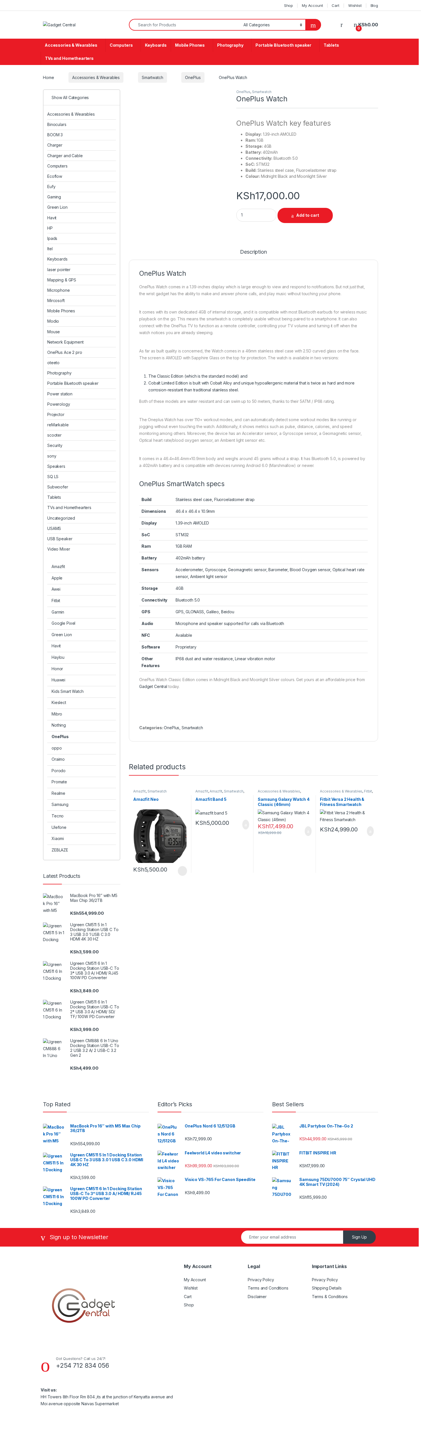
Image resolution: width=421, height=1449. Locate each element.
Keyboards (156, 45)
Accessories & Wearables (71, 45)
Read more (182, 871)
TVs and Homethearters (69, 58)
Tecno (58, 815)
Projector (55, 414)
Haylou (58, 657)
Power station (59, 393)
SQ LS (52, 476)
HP (50, 228)
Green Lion (57, 207)
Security (54, 445)
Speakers (56, 466)
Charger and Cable (65, 155)
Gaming (54, 196)
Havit (51, 217)
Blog (374, 5)
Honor (57, 668)
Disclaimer (257, 1296)
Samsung (60, 804)
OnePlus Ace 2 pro (64, 352)
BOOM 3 (55, 134)
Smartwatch (152, 77)
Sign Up (359, 1237)
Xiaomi (58, 838)
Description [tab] (253, 252)
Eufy (51, 186)
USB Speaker (59, 538)
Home (48, 77)
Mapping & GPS (61, 279)
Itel (49, 248)
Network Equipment (65, 342)
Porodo (59, 770)
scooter (54, 435)
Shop (288, 5)
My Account (312, 5)
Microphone (58, 290)
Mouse (53, 331)
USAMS (54, 528)
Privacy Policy (261, 1279)
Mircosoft (56, 300)
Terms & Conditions (330, 1296)
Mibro (57, 713)
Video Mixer (58, 549)
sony (51, 456)
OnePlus (192, 77)
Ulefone (59, 827)
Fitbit (368, 791)
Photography (230, 45)
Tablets (331, 45)
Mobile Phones (190, 45)
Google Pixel (63, 623)
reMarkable (58, 424)
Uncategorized (61, 518)
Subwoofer (57, 486)
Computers (121, 45)
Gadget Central (153, 686)
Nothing (59, 725)
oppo (57, 748)
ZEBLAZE (60, 849)
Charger (54, 145)
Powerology (58, 404)
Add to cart (307, 215)
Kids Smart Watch (68, 691)
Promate (59, 781)
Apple (57, 577)
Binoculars (56, 124)
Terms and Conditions (268, 1288)
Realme (58, 793)
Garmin (58, 612)
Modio (53, 321)
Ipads (52, 238)
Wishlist (355, 5)
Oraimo (58, 759)
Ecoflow (54, 176)
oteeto (53, 362)
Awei (56, 589)
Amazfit (139, 791)
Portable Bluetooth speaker (283, 45)
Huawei (58, 679)
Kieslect (59, 702)
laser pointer (58, 269)
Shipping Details (327, 1288)
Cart (335, 5)
